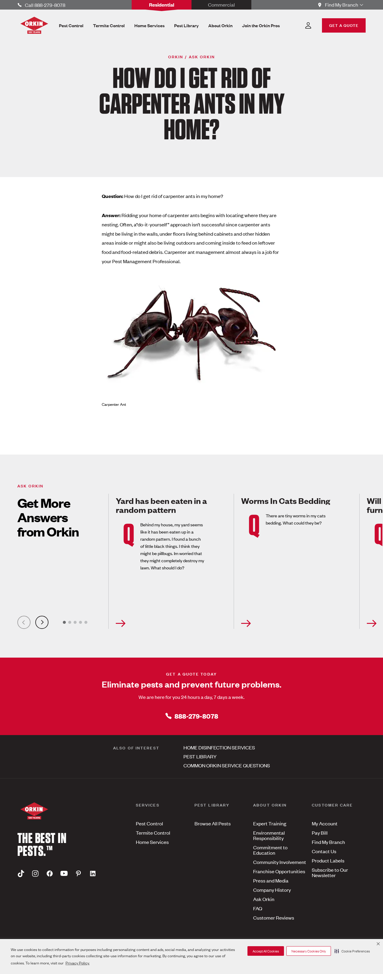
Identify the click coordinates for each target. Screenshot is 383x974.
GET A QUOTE (343, 25)
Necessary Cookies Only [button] (308, 951)
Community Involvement (279, 862)
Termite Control (153, 832)
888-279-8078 (196, 715)
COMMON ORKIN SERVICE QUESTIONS (226, 765)
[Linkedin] (92, 873)
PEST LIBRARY (200, 756)
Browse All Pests (212, 823)
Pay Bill (320, 832)
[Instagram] (35, 873)
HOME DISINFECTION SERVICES (219, 747)
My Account (325, 823)
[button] (352, 951)
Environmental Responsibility (269, 835)
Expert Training (269, 823)
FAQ (257, 908)
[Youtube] (64, 873)
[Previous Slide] (24, 622)
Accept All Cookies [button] (266, 951)
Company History (272, 889)
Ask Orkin (263, 899)
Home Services (152, 842)
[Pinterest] (78, 873)
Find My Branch (328, 842)
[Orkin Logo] (34, 25)
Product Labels (328, 860)
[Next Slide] (41, 622)
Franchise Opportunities (279, 871)
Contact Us (324, 851)
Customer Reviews (273, 917)
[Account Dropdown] (308, 25)
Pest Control (149, 823)
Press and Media (270, 880)
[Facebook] (49, 873)
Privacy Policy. (77, 963)
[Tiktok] (21, 873)
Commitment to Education (270, 850)
